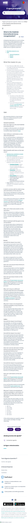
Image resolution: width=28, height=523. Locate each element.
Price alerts (13, 175)
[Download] (11, 269)
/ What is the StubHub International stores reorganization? (14, 23)
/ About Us (20, 22)
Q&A (8, 52)
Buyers (11, 56)
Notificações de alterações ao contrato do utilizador (12, 517)
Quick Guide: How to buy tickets (13, 280)
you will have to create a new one (16, 104)
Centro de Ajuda (6, 462)
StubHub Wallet (14, 164)
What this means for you (13, 51)
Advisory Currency (10, 298)
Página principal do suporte (9, 22)
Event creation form (15, 386)
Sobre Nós (4, 470)
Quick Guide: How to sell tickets (13, 377)
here (19, 131)
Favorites (12, 170)
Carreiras (4, 472)
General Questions (14, 54)
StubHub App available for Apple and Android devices (15, 154)
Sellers (11, 57)
